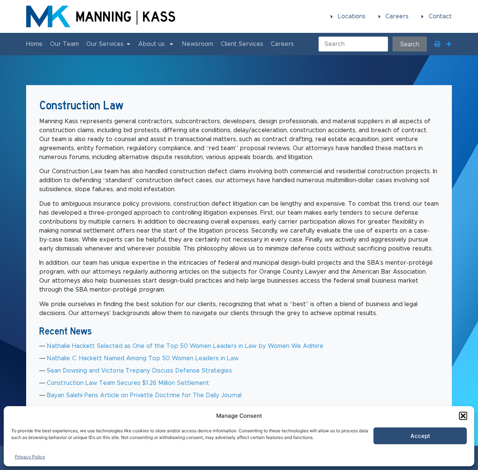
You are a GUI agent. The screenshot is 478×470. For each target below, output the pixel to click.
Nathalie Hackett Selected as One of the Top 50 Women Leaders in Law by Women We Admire (185, 346)
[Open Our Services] (128, 44)
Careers (282, 44)
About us (151, 44)
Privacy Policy (30, 457)
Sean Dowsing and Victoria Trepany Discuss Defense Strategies (139, 371)
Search (409, 44)
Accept (420, 435)
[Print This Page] (437, 44)
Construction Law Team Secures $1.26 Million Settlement (128, 383)
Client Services (242, 44)
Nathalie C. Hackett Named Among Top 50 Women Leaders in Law (143, 358)
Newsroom (197, 44)
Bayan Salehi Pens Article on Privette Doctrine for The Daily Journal (144, 395)
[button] (463, 416)
